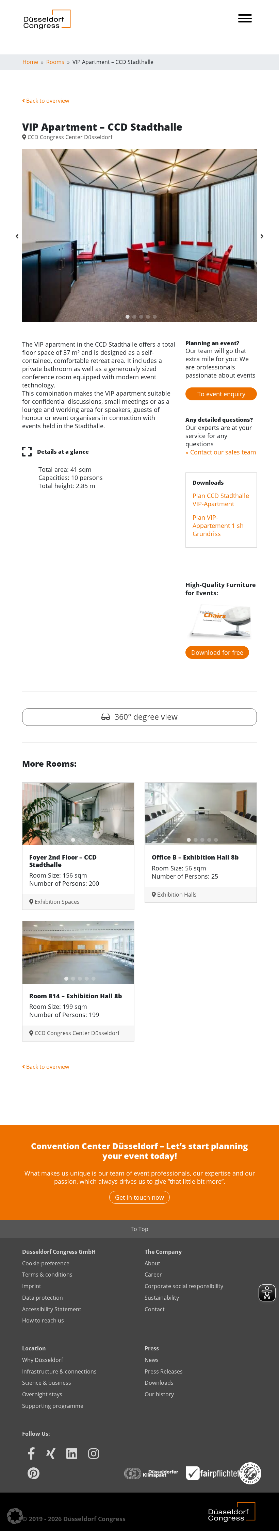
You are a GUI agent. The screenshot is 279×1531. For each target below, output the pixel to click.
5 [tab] (153, 315)
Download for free (217, 652)
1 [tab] (126, 315)
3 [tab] (139, 315)
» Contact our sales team (220, 452)
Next (262, 236)
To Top (139, 1229)
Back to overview (47, 100)
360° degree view (145, 717)
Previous (17, 236)
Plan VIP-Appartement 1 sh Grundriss (218, 525)
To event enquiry (221, 394)
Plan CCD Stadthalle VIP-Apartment (221, 500)
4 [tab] (146, 315)
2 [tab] (132, 315)
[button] (15, 1516)
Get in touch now (139, 1197)
